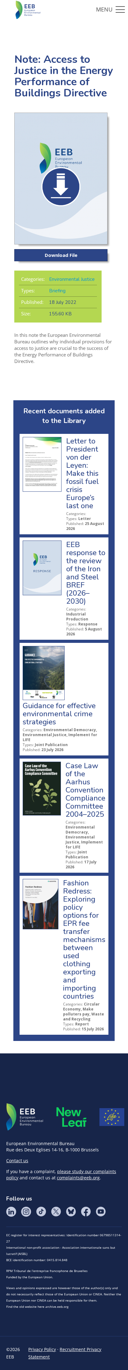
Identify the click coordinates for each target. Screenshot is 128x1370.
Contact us (17, 1160)
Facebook (86, 1212)
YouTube (101, 1212)
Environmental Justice (72, 279)
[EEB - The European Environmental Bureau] (28, 9)
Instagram (26, 1212)
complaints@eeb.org (78, 1178)
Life (111, 1117)
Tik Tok (41, 1212)
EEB (24, 1117)
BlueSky (71, 1212)
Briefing (57, 291)
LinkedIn (11, 1212)
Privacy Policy (42, 1349)
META (71, 1117)
